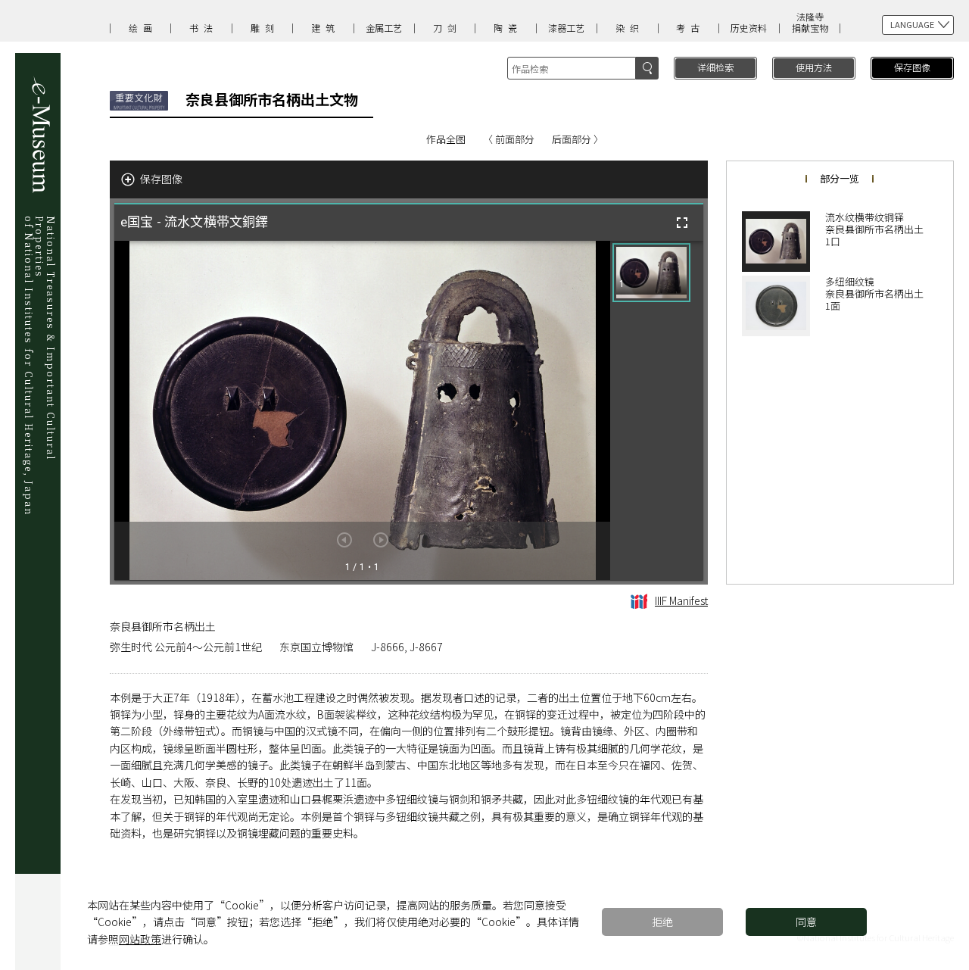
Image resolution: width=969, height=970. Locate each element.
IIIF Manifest (681, 600)
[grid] (656, 410)
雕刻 (265, 27)
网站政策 (140, 939)
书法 (203, 27)
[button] (651, 272)
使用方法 (814, 67)
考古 (690, 27)
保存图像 (912, 67)
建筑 (325, 27)
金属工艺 (384, 27)
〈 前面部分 (508, 139)
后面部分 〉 (577, 139)
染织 (629, 27)
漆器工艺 (566, 27)
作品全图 (446, 139)
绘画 (143, 27)
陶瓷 (508, 27)
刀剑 (447, 27)
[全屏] (682, 222)
